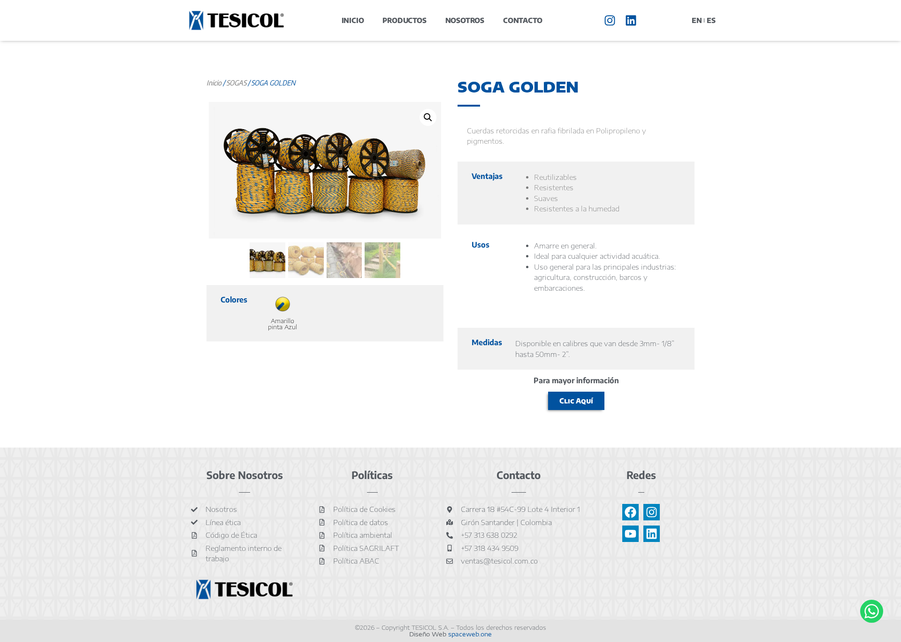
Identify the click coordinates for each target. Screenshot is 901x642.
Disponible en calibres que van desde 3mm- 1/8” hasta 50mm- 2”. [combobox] (594, 348)
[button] (428, 117)
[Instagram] (610, 20)
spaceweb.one (470, 634)
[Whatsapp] (871, 611)
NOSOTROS (464, 20)
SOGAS (236, 82)
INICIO (353, 20)
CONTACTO (522, 20)
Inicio (213, 82)
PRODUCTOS (404, 20)
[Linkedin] (631, 20)
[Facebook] (630, 512)
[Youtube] (630, 534)
